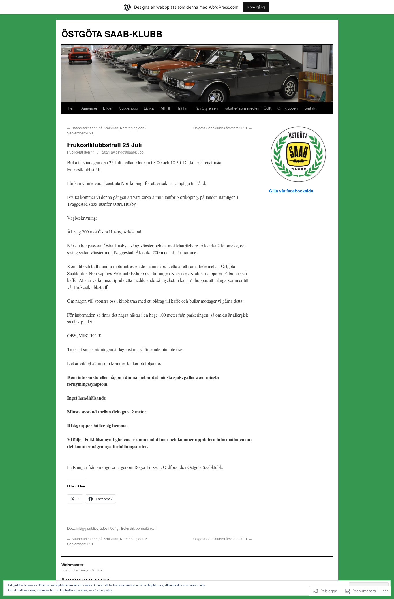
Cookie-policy (103, 590)
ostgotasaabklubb (130, 151)
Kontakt (309, 108)
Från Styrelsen (205, 108)
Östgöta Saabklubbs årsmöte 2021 (222, 127)
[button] (298, 154)
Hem (72, 108)
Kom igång (256, 7)
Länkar (149, 108)
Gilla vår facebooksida (291, 191)
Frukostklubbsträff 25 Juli (104, 144)
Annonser (89, 108)
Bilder (107, 108)
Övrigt (114, 528)
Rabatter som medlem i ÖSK (248, 108)
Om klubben (287, 108)
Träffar (182, 108)
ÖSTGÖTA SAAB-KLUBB (111, 33)
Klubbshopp (128, 108)
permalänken (146, 528)
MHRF (166, 108)
